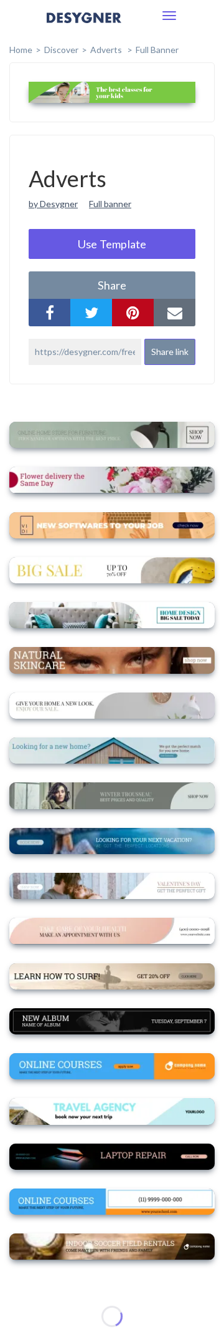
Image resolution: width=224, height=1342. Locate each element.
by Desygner (53, 203)
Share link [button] (170, 351)
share (112, 285)
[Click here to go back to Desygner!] (84, 26)
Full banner (110, 203)
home (20, 49)
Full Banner (157, 49)
